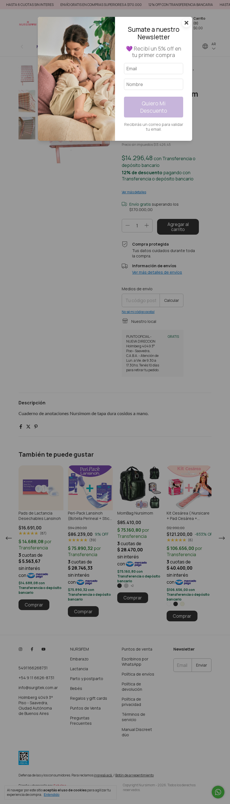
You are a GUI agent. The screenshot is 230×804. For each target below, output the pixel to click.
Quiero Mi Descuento (153, 107)
